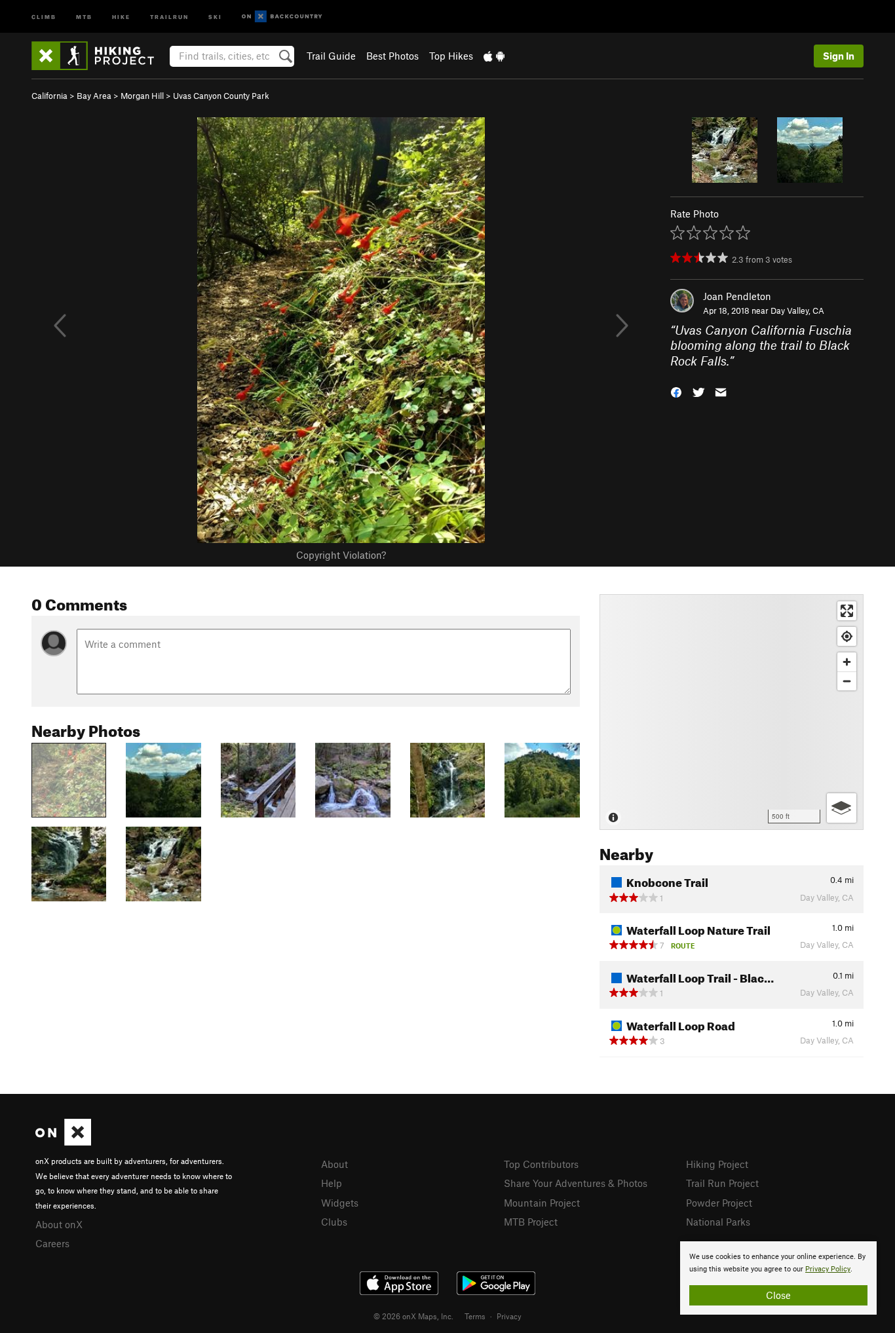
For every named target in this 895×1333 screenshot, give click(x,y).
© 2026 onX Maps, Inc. (413, 1316)
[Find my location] (846, 636)
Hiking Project (717, 1164)
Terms (475, 1316)
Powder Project (719, 1203)
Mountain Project (542, 1203)
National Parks (718, 1222)
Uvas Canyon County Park (221, 95)
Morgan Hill (142, 95)
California (49, 95)
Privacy (509, 1316)
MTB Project (531, 1222)
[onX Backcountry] (282, 16)
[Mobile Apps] (494, 56)
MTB (84, 16)
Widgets (339, 1203)
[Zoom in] (846, 661)
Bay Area (94, 95)
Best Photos (392, 56)
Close (778, 1295)
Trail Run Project (722, 1183)
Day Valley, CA (797, 310)
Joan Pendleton (737, 296)
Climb (43, 16)
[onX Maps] (63, 1142)
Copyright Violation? (341, 555)
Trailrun (169, 16)
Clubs (334, 1222)
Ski (215, 16)
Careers (52, 1243)
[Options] (841, 808)
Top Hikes (451, 56)
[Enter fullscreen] (846, 610)
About (334, 1164)
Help (331, 1183)
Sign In (838, 56)
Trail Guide (331, 56)
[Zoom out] (846, 680)
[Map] (731, 712)
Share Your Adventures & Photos (575, 1183)
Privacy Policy (827, 1269)
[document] (778, 1277)
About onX (59, 1224)
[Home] (99, 55)
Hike (121, 16)
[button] (676, 391)
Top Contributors (541, 1164)
